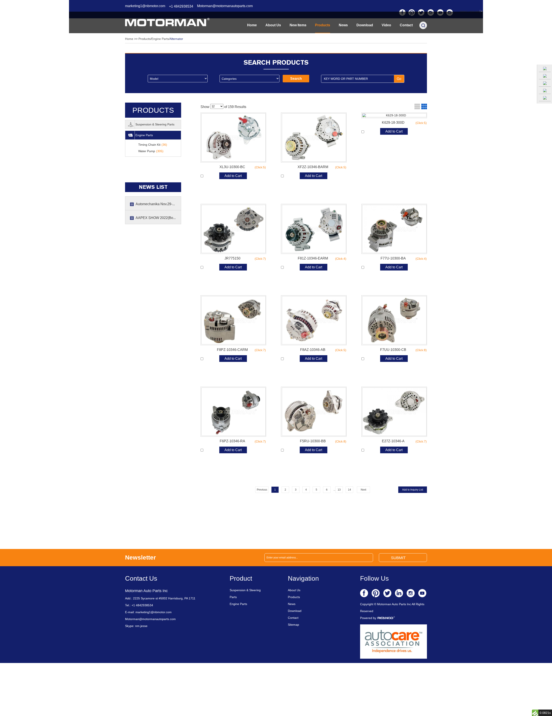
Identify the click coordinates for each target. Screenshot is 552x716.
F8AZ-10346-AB (322, 350)
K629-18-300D (403, 123)
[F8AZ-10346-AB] (314, 320)
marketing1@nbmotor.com (145, 6)
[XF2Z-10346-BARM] (314, 138)
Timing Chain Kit (152, 144)
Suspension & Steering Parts (154, 124)
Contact (406, 25)
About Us (273, 25)
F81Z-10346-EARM (321, 258)
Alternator (176, 39)
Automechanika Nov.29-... (155, 204)
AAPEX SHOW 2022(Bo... (156, 218)
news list (153, 187)
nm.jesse (140, 626)
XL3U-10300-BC (242, 167)
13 (339, 489)
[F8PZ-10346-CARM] (233, 320)
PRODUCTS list (153, 112)
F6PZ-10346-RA (242, 441)
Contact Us (141, 578)
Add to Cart (233, 176)
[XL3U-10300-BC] (233, 138)
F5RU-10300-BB (322, 441)
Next (363, 489)
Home (252, 25)
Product (241, 578)
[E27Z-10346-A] (394, 412)
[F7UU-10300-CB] (394, 320)
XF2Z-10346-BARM (321, 167)
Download (364, 25)
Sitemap (293, 624)
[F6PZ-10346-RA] (233, 412)
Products (322, 25)
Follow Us (374, 578)
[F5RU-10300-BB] (314, 412)
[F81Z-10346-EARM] (314, 229)
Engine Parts (160, 39)
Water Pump (150, 151)
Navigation (303, 578)
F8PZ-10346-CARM (240, 350)
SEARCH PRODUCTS (276, 62)
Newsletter (140, 557)
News (343, 25)
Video (386, 25)
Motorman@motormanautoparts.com (225, 6)
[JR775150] (233, 229)
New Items (298, 25)
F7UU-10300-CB (402, 350)
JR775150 (244, 258)
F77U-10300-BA (403, 258)
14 (349, 489)
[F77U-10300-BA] (394, 229)
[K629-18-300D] (394, 115)
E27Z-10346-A (403, 441)
